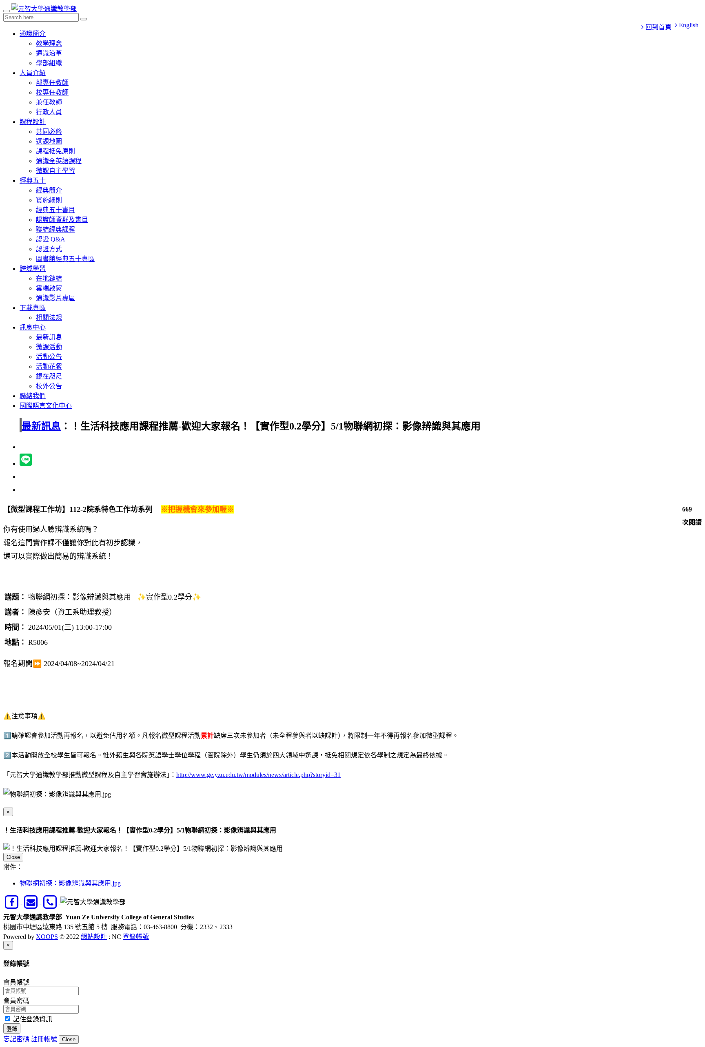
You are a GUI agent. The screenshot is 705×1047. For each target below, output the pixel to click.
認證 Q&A (50, 239)
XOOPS (47, 936)
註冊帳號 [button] (44, 1039)
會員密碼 (16, 1000)
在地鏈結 (49, 278)
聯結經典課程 (55, 229)
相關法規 (49, 317)
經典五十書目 (55, 209)
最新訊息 (49, 337)
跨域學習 (33, 268)
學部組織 (49, 63)
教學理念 (49, 43)
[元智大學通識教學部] (44, 8)
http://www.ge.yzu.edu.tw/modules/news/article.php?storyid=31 (258, 774)
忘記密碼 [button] (16, 1039)
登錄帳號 (136, 936)
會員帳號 (16, 982)
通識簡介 (33, 33)
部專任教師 (52, 82)
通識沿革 (49, 53)
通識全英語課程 (59, 160)
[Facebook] (12, 902)
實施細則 (49, 200)
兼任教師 (49, 102)
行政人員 (49, 111)
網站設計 (94, 936)
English (687, 25)
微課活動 (49, 346)
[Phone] (50, 902)
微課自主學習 (55, 170)
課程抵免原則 (55, 151)
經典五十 (33, 180)
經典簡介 (49, 190)
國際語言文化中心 (46, 405)
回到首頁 (658, 27)
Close (13, 857)
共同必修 (49, 131)
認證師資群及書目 (62, 219)
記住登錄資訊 (31, 1019)
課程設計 (33, 121)
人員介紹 (33, 72)
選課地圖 (49, 141)
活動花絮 (49, 366)
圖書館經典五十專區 (65, 258)
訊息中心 (33, 327)
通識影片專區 (55, 297)
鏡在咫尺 (49, 376)
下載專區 (33, 307)
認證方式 (49, 249)
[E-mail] (32, 902)
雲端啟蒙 (49, 288)
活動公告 (49, 356)
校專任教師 (52, 92)
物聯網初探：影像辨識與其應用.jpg (70, 883)
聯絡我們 (33, 395)
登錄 (12, 1029)
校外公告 (49, 386)
